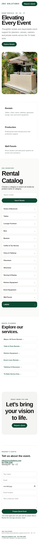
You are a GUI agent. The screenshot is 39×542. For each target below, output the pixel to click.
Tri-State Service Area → (12, 374)
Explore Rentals (9, 44)
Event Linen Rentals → (12, 360)
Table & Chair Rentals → (13, 346)
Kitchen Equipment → (12, 353)
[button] (19, 209)
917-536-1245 (7, 462)
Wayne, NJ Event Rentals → (14, 339)
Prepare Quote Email (20, 511)
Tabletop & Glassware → (13, 367)
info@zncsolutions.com (11, 461)
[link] (19, 304)
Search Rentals (20, 200)
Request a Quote (29, 4)
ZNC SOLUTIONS (10, 4)
